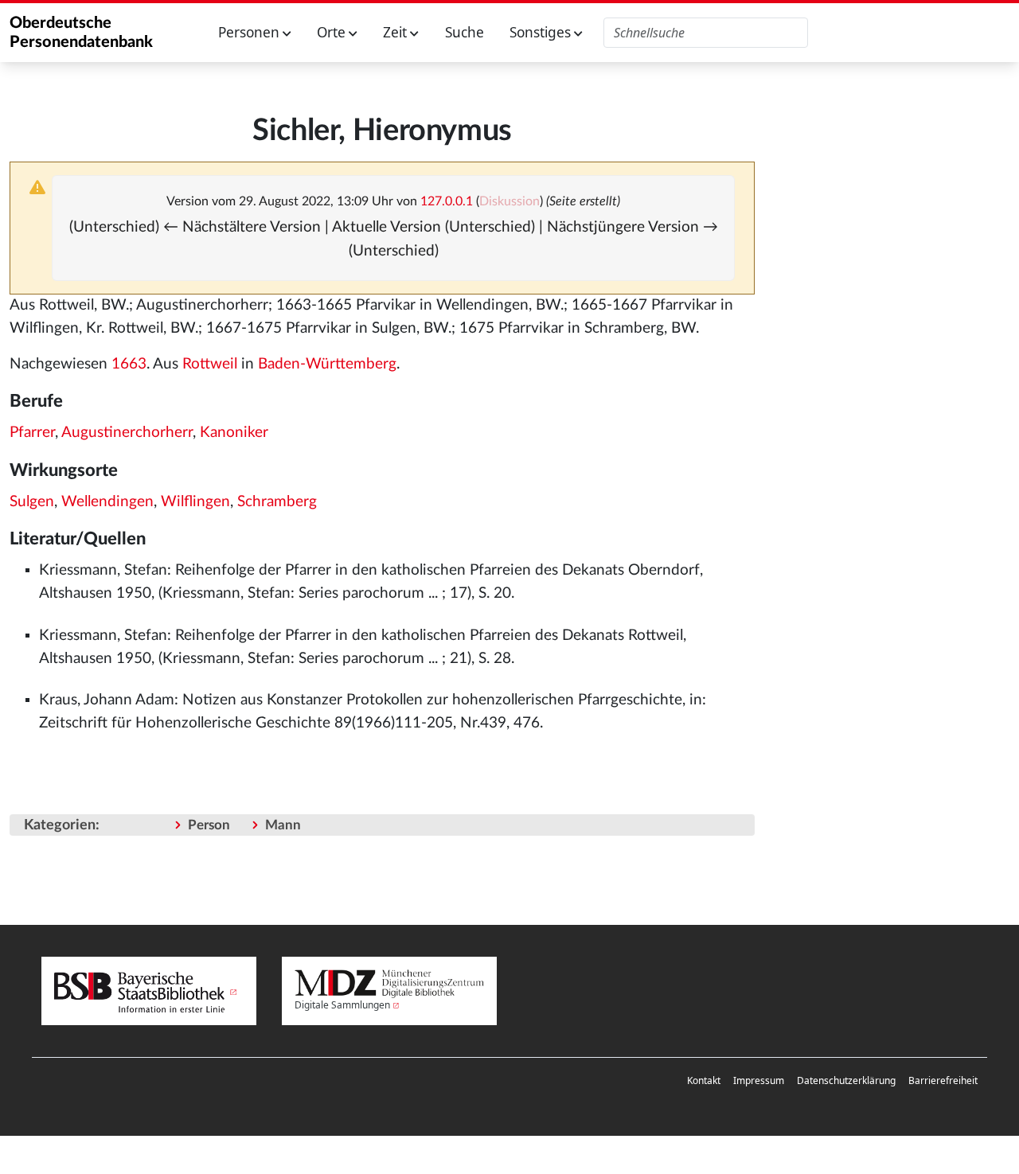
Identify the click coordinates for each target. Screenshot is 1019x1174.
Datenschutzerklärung (846, 1080)
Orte (333, 32)
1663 (128, 364)
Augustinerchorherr (127, 432)
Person (209, 825)
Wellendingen (107, 501)
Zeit (396, 32)
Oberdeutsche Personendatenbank (81, 32)
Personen (250, 32)
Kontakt (703, 1080)
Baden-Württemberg (327, 364)
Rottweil (209, 364)
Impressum (758, 1080)
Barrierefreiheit (943, 1080)
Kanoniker (234, 432)
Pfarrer (32, 432)
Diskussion (509, 201)
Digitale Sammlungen (342, 1005)
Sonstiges (542, 32)
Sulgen (32, 501)
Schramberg (277, 501)
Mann (283, 825)
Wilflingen (195, 501)
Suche (464, 32)
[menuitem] (703, 1081)
